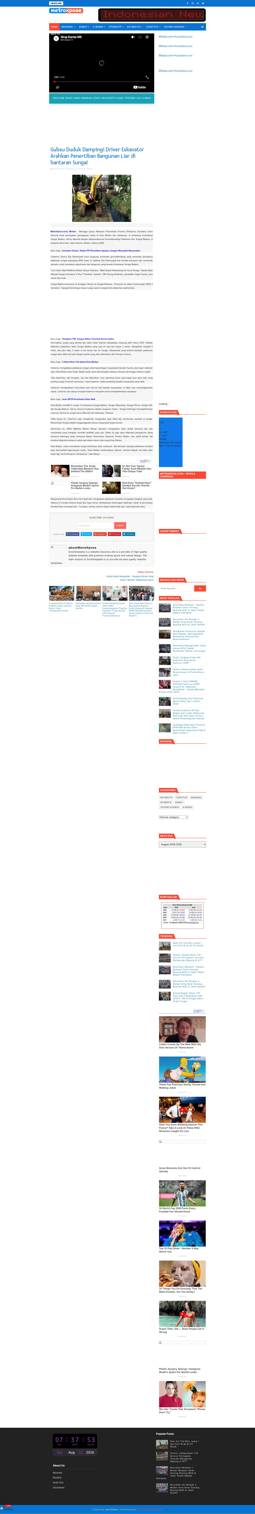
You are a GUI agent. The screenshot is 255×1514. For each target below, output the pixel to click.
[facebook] (187, 3)
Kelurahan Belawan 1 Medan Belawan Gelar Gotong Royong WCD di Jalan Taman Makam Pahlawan (176, 1473)
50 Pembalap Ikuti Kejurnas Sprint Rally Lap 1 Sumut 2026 (188, 701)
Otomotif (115, 26)
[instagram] (193, 3)
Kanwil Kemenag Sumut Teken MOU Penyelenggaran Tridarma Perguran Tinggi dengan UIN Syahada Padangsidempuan (114, 609)
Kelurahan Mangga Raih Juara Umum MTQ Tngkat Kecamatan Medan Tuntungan (189, 648)
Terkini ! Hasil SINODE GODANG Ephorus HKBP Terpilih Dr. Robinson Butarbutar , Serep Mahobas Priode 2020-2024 (182, 686)
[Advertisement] (101, 124)
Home (54, 26)
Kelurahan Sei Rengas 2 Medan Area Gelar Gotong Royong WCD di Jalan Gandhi (189, 622)
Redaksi (57, 1477)
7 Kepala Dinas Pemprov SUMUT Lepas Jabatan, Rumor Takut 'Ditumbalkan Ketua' (61, 607)
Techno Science (174, 26)
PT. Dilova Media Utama (150, 1509)
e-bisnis (187, 807)
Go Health (133, 26)
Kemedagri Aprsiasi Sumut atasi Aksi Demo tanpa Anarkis (88, 605)
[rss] (198, 3)
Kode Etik (58, 1482)
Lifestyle (181, 797)
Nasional (67, 26)
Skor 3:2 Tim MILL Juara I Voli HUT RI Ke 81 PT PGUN (184, 1444)
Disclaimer (58, 1487)
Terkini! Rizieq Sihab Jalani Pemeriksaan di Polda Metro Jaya (188, 672)
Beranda (57, 1472)
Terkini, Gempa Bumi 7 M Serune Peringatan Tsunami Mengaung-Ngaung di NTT (188, 957)
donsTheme (111, 1509)
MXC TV (55, 34)
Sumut (83, 26)
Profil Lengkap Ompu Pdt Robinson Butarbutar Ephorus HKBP (187, 660)
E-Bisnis (98, 26)
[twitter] (203, 3)
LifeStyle (152, 26)
